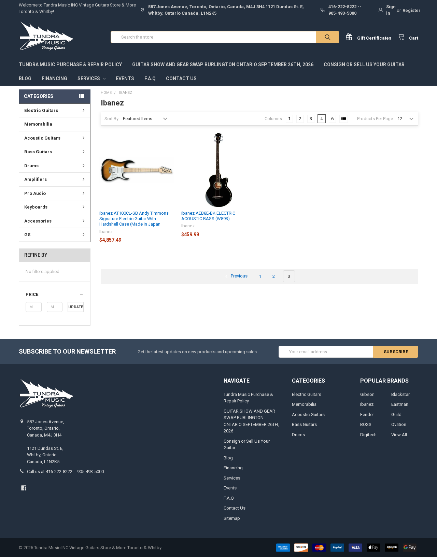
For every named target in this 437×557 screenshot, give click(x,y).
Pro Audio (35, 193)
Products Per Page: (375, 118)
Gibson (367, 394)
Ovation (398, 424)
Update (75, 307)
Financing (54, 78)
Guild (396, 414)
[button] (54, 294)
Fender (367, 414)
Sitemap (232, 518)
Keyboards (35, 207)
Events (125, 78)
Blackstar (400, 394)
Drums (31, 165)
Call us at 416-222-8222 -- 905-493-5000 (65, 471)
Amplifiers (35, 179)
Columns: (274, 118)
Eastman (399, 404)
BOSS (365, 424)
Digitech (368, 434)
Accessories (38, 221)
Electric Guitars (41, 110)
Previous (239, 276)
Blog (25, 78)
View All (399, 434)
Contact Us (181, 78)
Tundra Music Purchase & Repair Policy (70, 64)
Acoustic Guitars (42, 138)
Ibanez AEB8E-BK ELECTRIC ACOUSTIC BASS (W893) (208, 216)
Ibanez (366, 404)
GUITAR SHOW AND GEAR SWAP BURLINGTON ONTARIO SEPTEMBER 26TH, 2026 (222, 64)
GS (27, 234)
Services (89, 78)
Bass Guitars (38, 151)
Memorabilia (38, 124)
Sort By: (111, 118)
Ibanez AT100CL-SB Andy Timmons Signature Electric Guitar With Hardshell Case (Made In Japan (134, 219)
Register (412, 10)
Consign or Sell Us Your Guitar (364, 64)
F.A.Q (150, 78)
